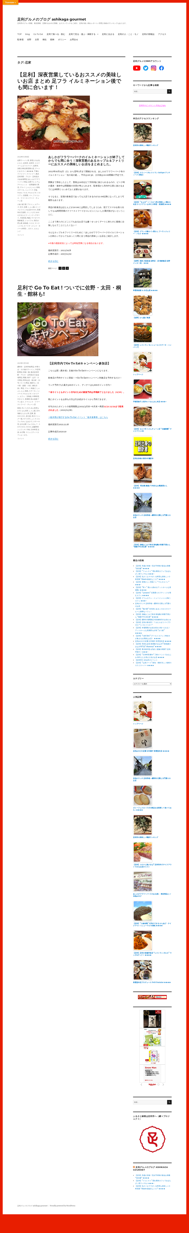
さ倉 (19, 204)
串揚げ (33, 388)
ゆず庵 (22, 432)
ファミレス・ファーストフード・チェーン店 (28, 198)
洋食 (35, 190)
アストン (30, 204)
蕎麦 (24, 377)
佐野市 (35, 166)
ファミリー (30, 174)
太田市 (31, 163)
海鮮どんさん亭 (23, 413)
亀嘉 (29, 218)
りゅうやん (31, 424)
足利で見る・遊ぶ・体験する (82, 34)
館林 (52, 39)
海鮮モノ (33, 383)
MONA (28, 427)
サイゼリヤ (35, 218)
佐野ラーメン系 (23, 160)
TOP (19, 34)
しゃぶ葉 (31, 207)
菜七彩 (28, 416)
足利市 (25, 163)
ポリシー (62, 39)
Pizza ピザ (32, 193)
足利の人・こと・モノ (128, 34)
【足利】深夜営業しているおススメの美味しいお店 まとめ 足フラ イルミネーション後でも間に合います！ (69, 80)
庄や (21, 207)
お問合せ (74, 39)
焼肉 (38, 187)
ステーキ (20, 190)
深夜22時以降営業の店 (25, 168)
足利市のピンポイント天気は (152, 105)
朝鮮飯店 (20, 220)
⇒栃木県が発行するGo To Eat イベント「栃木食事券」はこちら (78, 417)
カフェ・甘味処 (25, 396)
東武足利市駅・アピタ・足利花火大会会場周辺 (28, 176)
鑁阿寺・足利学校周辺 (25, 367)
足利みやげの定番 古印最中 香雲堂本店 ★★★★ (153, 641)
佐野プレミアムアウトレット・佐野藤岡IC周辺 (28, 184)
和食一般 (26, 372)
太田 (37, 39)
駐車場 (20, 39)
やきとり (20, 399)
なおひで (29, 421)
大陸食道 (23, 218)
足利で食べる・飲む (56, 34)
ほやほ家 (23, 424)
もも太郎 (24, 411)
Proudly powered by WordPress (62, 1206)
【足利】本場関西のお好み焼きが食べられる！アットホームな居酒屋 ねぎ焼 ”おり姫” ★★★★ (152, 630)
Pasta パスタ (22, 193)
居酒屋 (25, 195)
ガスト (30, 229)
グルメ (22, 187)
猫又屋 (23, 204)
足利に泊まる (108, 34)
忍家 (25, 207)
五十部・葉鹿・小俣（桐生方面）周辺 (28, 385)
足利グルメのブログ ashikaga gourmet (51, 19)
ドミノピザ (30, 212)
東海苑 (25, 223)
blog (27, 34)
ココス (31, 223)
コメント (20, 235)
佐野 (29, 39)
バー (30, 195)
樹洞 (19, 408)
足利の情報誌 (148, 34)
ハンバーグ (29, 190)
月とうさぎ (25, 408)
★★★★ (29, 171)
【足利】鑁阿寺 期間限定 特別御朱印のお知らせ (153, 620)
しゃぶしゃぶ (31, 187)
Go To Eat (38, 34)
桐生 (45, 39)
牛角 (28, 429)
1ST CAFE (27, 419)
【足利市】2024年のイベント (146, 660)
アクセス (162, 34)
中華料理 (35, 396)
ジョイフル (29, 220)
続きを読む (53, 261)
